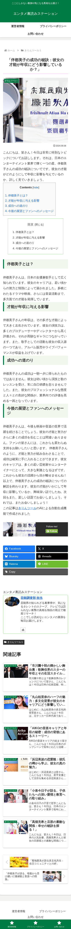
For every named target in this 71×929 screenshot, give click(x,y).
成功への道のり (16, 205)
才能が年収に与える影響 (22, 200)
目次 (30, 224)
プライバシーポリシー (52, 911)
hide (35, 187)
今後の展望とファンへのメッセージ (29, 211)
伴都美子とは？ (16, 195)
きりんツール (27, 508)
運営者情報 (18, 911)
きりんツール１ (15, 642)
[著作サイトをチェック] (23, 629)
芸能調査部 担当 (32, 597)
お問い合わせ (36, 916)
